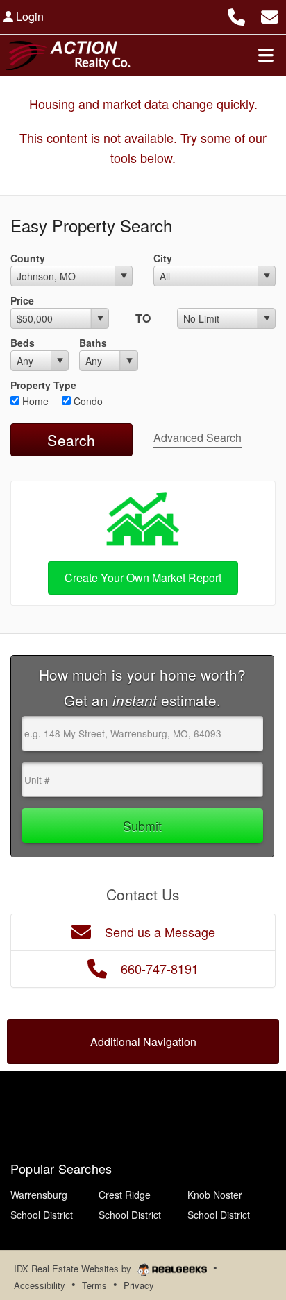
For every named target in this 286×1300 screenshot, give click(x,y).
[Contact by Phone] (236, 15)
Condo (87, 401)
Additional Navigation (143, 1042)
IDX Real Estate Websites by (74, 1268)
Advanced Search (197, 437)
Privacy (139, 1285)
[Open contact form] (269, 15)
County (27, 258)
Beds (22, 343)
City (162, 258)
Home (34, 401)
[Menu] (266, 54)
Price (22, 300)
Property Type (43, 385)
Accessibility (39, 1285)
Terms (94, 1285)
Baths (93, 343)
